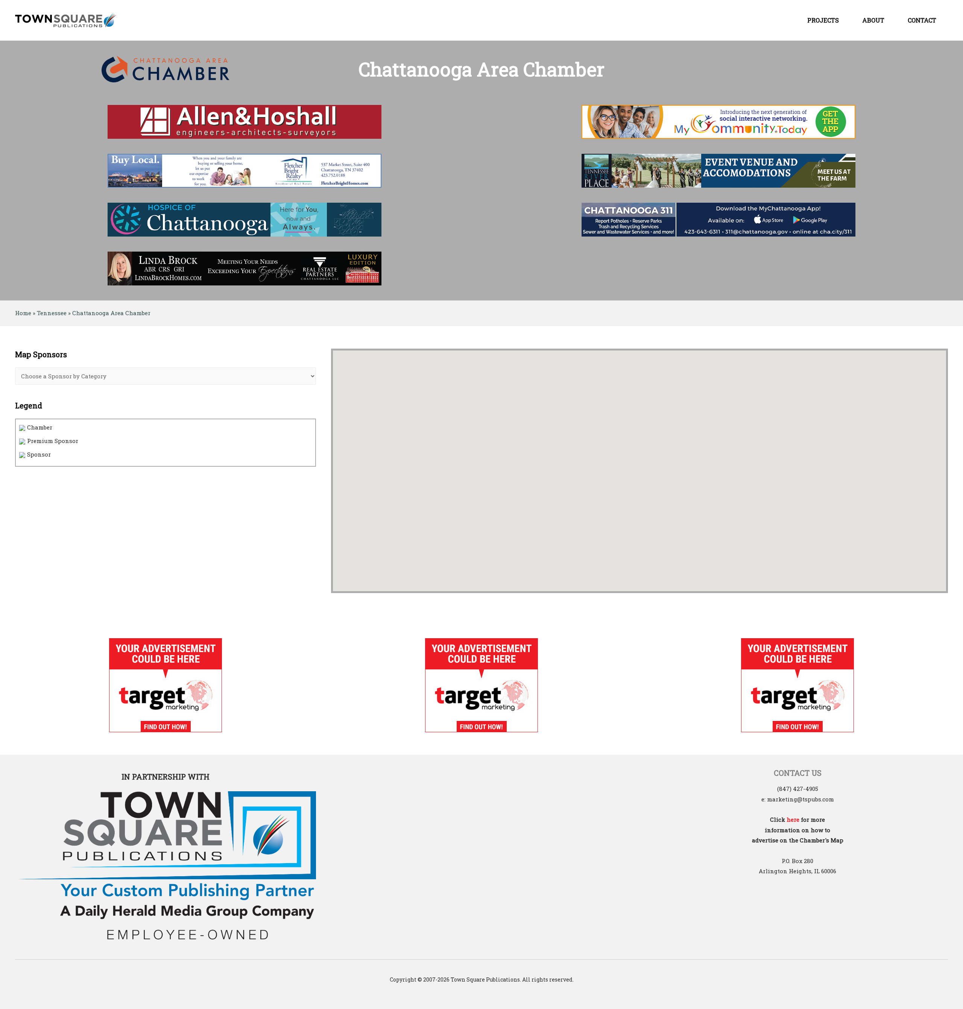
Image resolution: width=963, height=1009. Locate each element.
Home (23, 313)
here (793, 819)
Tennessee (52, 313)
